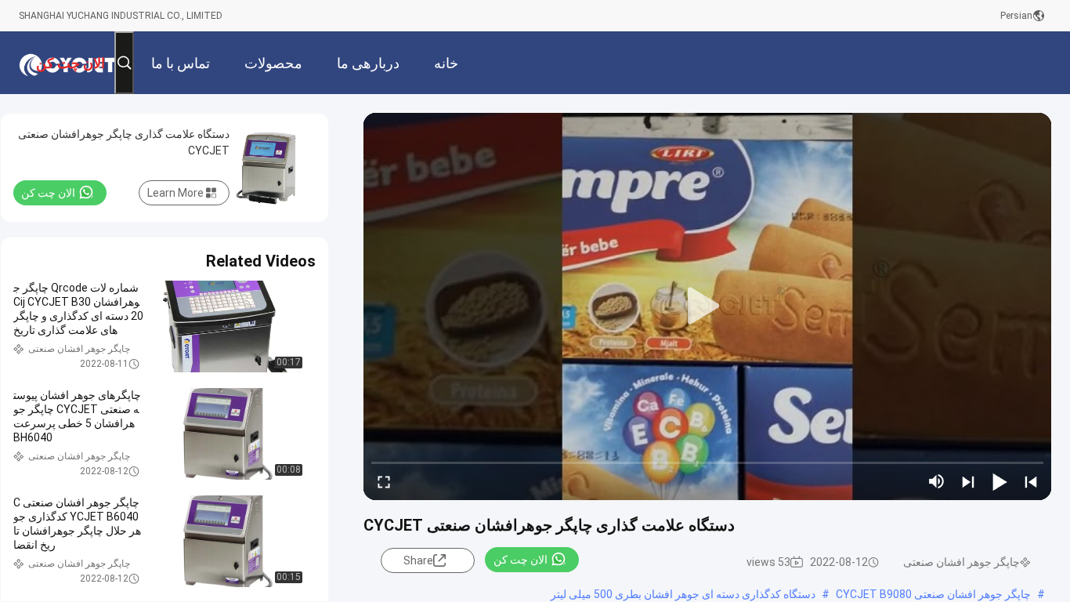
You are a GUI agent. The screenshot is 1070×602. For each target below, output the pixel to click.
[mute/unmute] (937, 481)
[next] (968, 481)
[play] (707, 306)
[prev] (1031, 481)
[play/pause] (999, 481)
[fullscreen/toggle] (383, 481)
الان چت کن (520, 559)
